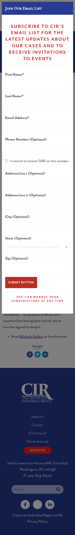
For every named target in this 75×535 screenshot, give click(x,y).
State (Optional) (18, 238)
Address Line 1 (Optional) (25, 173)
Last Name (13, 96)
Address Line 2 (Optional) (25, 195)
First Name (13, 75)
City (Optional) (17, 217)
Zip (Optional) (16, 258)
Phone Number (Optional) (26, 139)
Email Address (16, 118)
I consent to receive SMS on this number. (39, 161)
